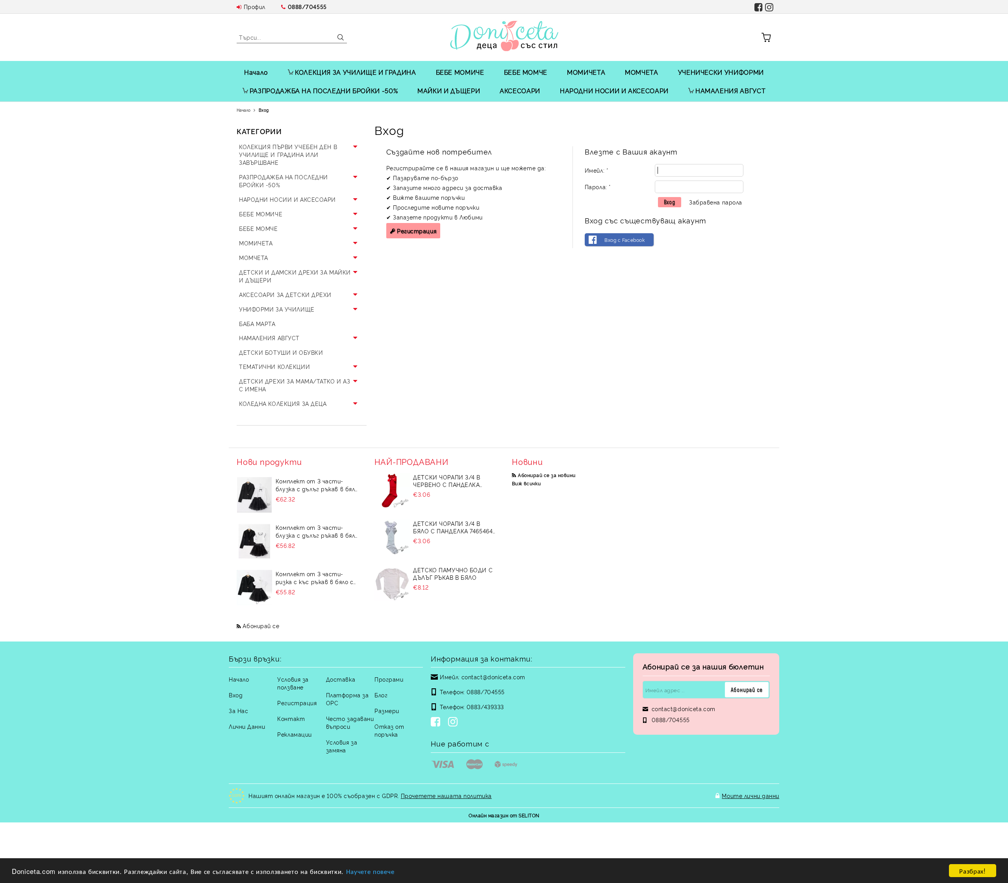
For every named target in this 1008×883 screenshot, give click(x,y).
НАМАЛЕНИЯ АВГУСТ (730, 90)
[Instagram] (454, 722)
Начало (256, 72)
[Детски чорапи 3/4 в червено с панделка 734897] (392, 491)
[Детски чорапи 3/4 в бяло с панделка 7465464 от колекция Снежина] (392, 537)
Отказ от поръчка (389, 730)
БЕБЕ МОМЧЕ (525, 72)
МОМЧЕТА (641, 72)
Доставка (340, 679)
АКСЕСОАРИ (520, 90)
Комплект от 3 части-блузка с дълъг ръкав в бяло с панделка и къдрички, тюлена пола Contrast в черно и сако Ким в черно (317, 485)
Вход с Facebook (624, 239)
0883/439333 (485, 706)
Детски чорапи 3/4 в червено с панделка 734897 (446, 480)
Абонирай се (261, 625)
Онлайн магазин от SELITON (504, 815)
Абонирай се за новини (546, 475)
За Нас (238, 710)
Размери (386, 710)
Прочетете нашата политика (446, 795)
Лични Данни (247, 726)
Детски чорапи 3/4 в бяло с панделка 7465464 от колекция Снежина (453, 527)
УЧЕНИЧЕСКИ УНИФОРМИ (721, 72)
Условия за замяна (342, 746)
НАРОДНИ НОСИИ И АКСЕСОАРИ (614, 90)
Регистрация (416, 230)
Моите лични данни (750, 795)
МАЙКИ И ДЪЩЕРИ (448, 90)
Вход (236, 695)
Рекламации (294, 734)
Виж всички (526, 483)
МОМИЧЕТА (586, 72)
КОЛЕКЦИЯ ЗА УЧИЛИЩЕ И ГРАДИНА (355, 72)
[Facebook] (437, 722)
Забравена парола (715, 202)
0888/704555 (307, 6)
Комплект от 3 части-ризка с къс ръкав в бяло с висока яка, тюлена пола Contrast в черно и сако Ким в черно (316, 578)
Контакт (291, 718)
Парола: (598, 186)
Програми (388, 679)
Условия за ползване (293, 683)
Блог (380, 695)
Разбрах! (972, 871)
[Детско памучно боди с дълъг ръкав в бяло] (392, 583)
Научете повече (370, 871)
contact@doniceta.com (493, 676)
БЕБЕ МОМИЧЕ (460, 72)
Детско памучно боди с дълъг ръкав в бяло (453, 573)
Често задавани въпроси (350, 722)
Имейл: (596, 170)
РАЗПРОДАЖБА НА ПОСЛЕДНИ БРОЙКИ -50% (324, 90)
